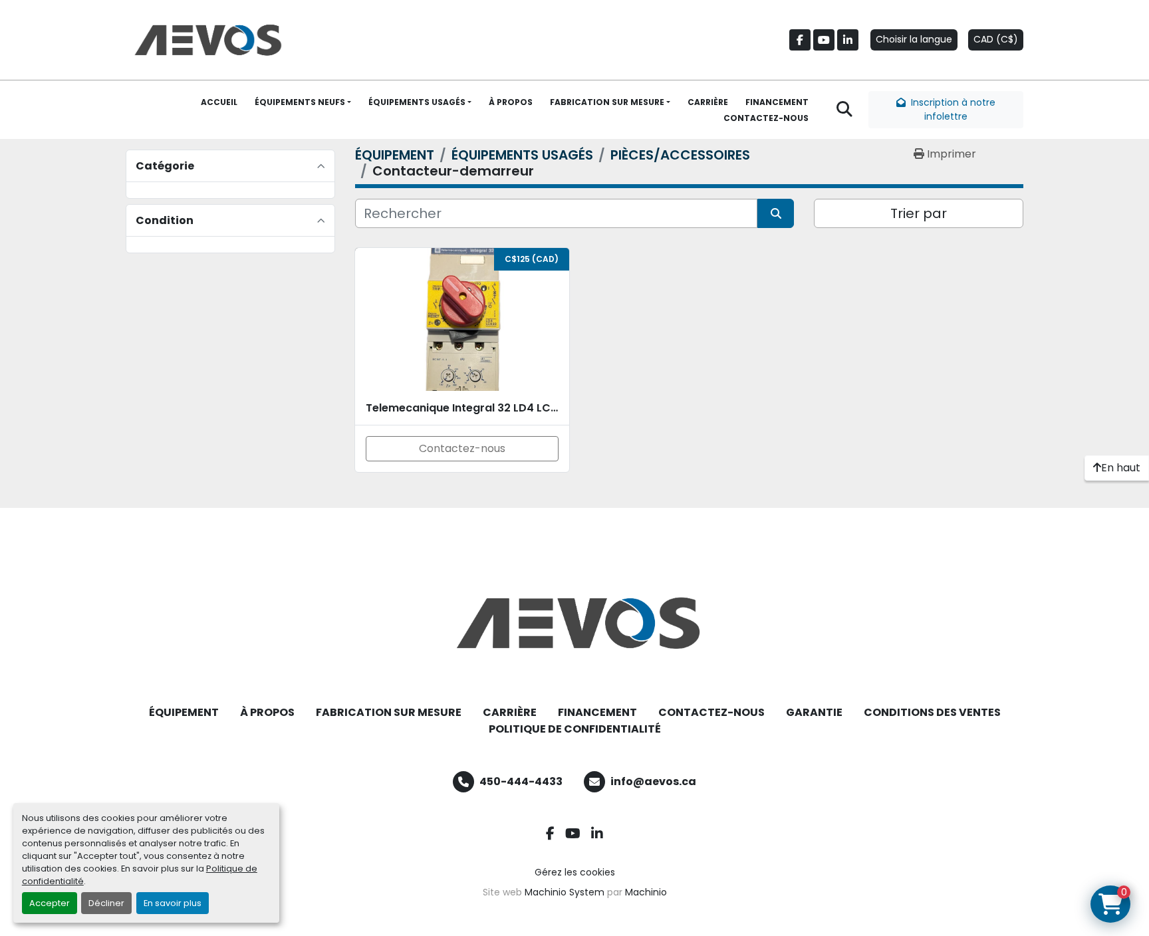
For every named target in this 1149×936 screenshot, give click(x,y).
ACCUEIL (219, 102)
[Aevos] (574, 622)
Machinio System (564, 892)
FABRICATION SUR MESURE (607, 102)
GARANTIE (814, 712)
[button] (303, 102)
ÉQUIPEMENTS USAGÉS (416, 102)
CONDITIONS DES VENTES (932, 712)
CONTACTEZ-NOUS (766, 118)
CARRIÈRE (708, 102)
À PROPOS (511, 102)
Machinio (646, 892)
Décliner (106, 903)
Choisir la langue (914, 39)
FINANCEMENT (777, 102)
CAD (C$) (995, 39)
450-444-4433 (521, 781)
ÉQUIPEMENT (184, 712)
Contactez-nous (462, 448)
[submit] (775, 213)
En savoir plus (172, 903)
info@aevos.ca (653, 781)
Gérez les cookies (575, 872)
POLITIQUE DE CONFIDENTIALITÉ (575, 729)
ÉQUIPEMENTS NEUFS (300, 102)
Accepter (49, 903)
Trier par (918, 213)
